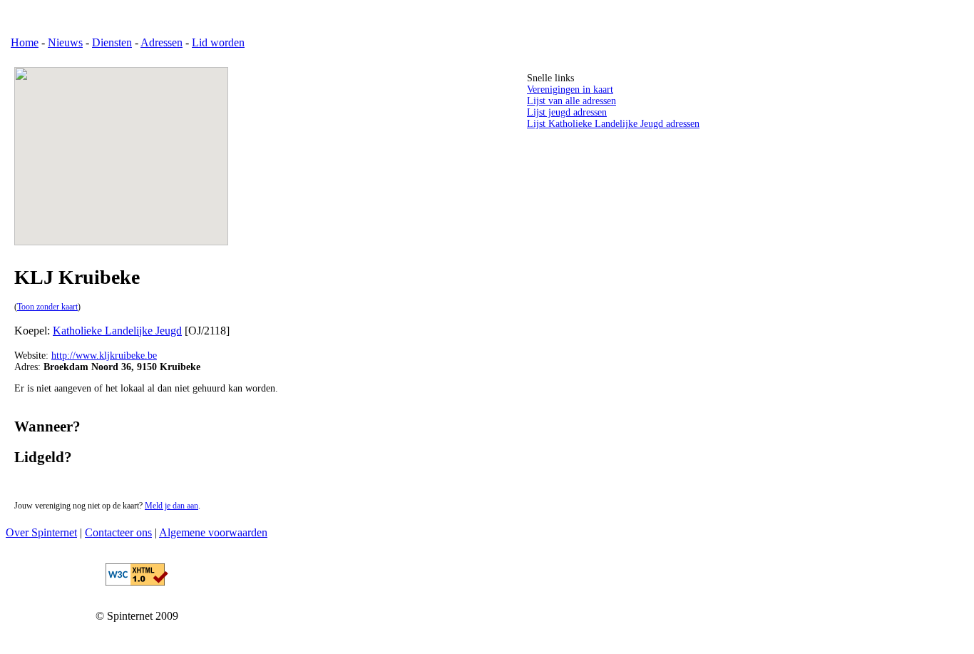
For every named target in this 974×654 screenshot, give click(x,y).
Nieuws (65, 42)
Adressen (161, 42)
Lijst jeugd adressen (567, 112)
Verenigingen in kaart (570, 89)
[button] (121, 149)
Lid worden (218, 42)
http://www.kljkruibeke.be (104, 355)
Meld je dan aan (171, 506)
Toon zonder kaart (47, 307)
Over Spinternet (41, 532)
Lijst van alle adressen (571, 101)
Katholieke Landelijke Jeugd (117, 331)
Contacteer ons (118, 532)
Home (25, 42)
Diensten (112, 42)
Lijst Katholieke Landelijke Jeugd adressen (613, 123)
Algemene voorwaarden (213, 532)
